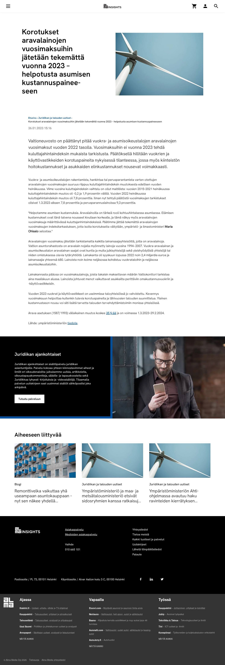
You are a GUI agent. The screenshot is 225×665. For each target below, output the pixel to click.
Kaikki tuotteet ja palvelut (148, 539)
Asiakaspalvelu (74, 529)
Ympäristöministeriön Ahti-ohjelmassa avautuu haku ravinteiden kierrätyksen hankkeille (174, 498)
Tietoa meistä (140, 534)
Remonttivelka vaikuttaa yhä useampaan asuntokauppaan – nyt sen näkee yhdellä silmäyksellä (43, 498)
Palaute (137, 554)
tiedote (72, 323)
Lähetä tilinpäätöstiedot (147, 549)
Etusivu (32, 117)
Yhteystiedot (140, 529)
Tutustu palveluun (29, 399)
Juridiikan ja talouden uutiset (54, 117)
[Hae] (205, 6)
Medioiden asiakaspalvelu (81, 534)
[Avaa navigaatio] (8, 6)
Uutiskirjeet (139, 544)
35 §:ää (111, 313)
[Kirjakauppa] (194, 6)
